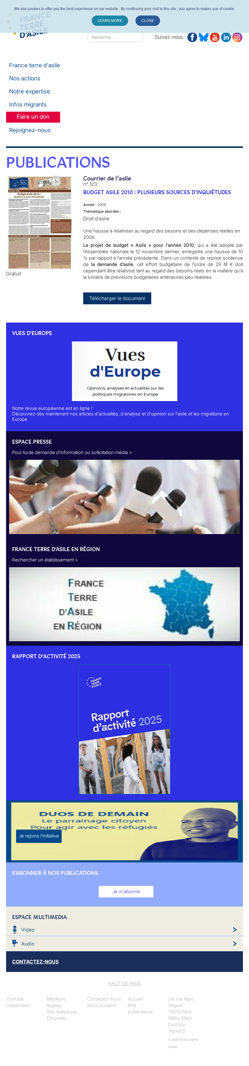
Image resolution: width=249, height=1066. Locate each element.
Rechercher (75, 36)
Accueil (135, 999)
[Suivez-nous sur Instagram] (237, 36)
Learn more (110, 21)
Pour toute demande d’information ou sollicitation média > (72, 452)
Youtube (15, 999)
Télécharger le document (117, 298)
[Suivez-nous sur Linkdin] (226, 36)
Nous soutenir (102, 1005)
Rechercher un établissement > (45, 560)
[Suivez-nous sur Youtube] (215, 36)
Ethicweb (56, 1018)
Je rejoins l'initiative (39, 836)
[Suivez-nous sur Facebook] (192, 36)
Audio (27, 944)
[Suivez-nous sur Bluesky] (204, 36)
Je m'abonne (126, 891)
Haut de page (124, 983)
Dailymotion (18, 1005)
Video (27, 930)
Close (148, 21)
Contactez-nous (104, 999)
